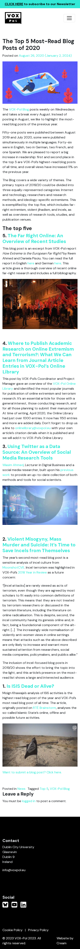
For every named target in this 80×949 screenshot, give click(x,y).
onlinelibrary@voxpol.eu (33, 428)
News (21, 789)
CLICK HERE (14, 4)
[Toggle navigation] (69, 18)
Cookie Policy (12, 930)
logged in (28, 801)
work (6, 475)
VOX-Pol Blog (19, 109)
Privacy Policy (38, 930)
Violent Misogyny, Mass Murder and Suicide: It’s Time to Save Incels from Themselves (38, 545)
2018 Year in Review (32, 572)
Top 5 (44, 789)
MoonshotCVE (13, 567)
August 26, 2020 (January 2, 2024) (45, 55)
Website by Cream (65, 940)
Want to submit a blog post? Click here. (32, 772)
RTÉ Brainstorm (44, 708)
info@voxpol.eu (13, 870)
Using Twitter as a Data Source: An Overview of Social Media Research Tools (36, 452)
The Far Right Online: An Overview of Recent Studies (34, 238)
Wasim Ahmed (13, 465)
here (30, 263)
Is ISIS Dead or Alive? (30, 686)
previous (67, 470)
